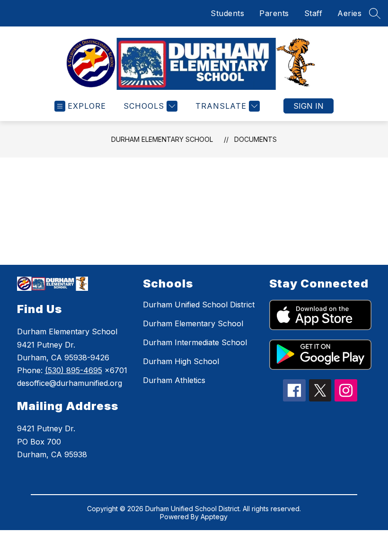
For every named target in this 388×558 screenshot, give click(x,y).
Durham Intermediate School (195, 342)
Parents (274, 13)
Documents (255, 139)
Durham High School (181, 361)
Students (227, 13)
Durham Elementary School (162, 139)
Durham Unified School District (199, 304)
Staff (313, 13)
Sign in (308, 106)
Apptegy (214, 517)
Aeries (349, 13)
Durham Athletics (174, 380)
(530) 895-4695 (73, 370)
